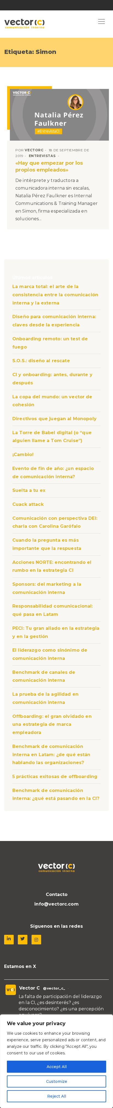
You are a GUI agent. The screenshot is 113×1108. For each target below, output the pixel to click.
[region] (56, 1061)
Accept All (57, 1066)
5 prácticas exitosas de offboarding (54, 776)
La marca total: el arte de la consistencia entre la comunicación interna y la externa (55, 294)
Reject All (56, 1096)
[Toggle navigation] (101, 22)
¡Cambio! (22, 454)
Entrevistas (42, 156)
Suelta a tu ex (28, 490)
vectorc (34, 150)
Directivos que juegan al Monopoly (54, 418)
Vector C (29, 988)
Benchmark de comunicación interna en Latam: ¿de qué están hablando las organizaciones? (51, 754)
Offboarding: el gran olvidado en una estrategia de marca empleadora (52, 724)
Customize (56, 1081)
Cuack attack (28, 504)
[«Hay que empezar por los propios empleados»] (59, 114)
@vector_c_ (54, 988)
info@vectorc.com (56, 904)
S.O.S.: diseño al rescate (41, 360)
